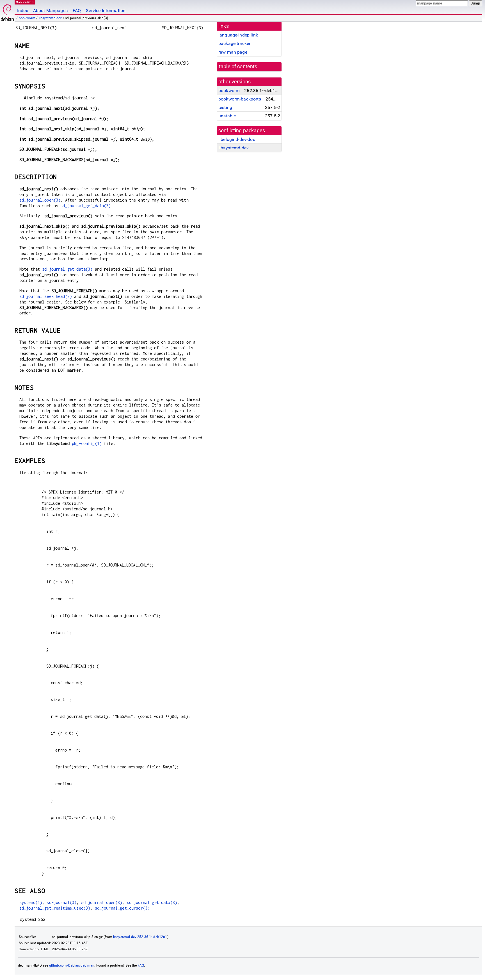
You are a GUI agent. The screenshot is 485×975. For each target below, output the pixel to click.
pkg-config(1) (87, 443)
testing (225, 107)
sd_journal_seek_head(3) (45, 296)
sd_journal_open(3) (40, 200)
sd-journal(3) (61, 902)
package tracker (234, 43)
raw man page (232, 52)
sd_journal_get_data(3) (85, 205)
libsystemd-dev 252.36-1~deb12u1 (140, 937)
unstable (227, 115)
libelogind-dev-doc (236, 139)
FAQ (77, 10)
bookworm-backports (239, 99)
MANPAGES (25, 2)
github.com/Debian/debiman (72, 965)
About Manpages (50, 10)
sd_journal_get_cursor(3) (122, 908)
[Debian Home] (7, 11)
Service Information (105, 10)
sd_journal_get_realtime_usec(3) (54, 908)
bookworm (27, 18)
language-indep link (238, 35)
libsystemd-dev (50, 18)
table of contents (238, 66)
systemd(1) (30, 902)
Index (22, 10)
